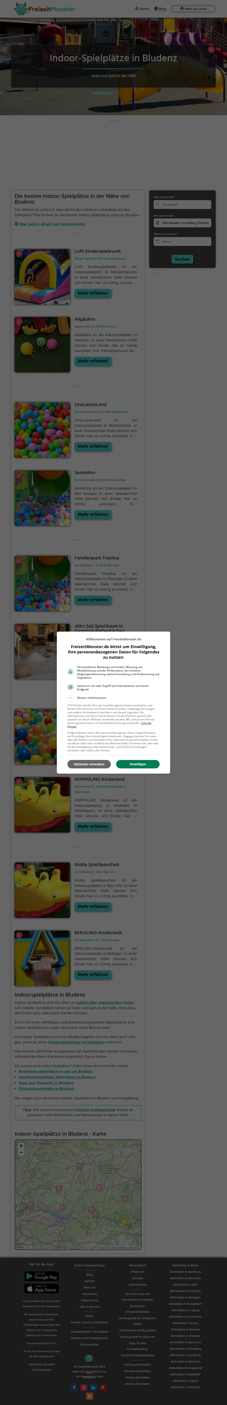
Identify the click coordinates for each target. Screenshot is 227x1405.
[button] (113, 698)
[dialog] (113, 703)
